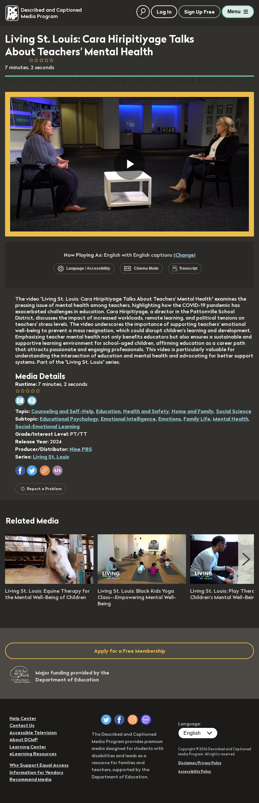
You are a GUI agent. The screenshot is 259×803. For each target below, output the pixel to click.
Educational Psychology (69, 419)
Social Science (233, 411)
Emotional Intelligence (128, 419)
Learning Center (27, 747)
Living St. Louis (51, 456)
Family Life (197, 419)
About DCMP (23, 739)
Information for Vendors (36, 772)
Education (108, 411)
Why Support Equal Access (39, 765)
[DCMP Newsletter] (146, 720)
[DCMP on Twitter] (106, 720)
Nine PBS (80, 449)
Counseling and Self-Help (62, 411)
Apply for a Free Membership (129, 651)
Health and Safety (146, 411)
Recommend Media (30, 779)
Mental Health (230, 419)
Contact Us (21, 725)
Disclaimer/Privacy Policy (199, 763)
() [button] (184, 255)
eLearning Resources (33, 754)
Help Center (22, 718)
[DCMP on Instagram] (133, 720)
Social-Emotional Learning (47, 426)
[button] (20, 470)
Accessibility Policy (194, 771)
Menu (234, 11)
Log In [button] (164, 12)
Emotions (169, 419)
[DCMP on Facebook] (119, 720)
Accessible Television (33, 732)
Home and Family (193, 411)
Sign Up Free (199, 12)
